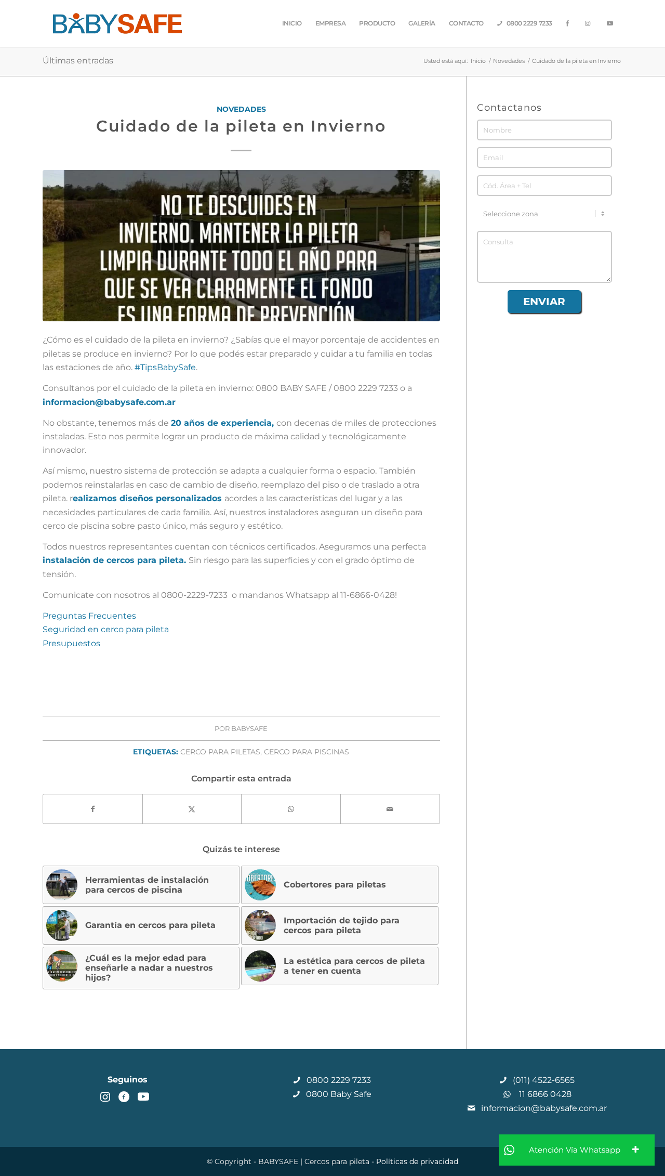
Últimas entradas (78, 61)
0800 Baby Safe (337, 1094)
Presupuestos (71, 643)
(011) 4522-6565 (543, 1080)
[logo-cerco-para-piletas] (117, 23)
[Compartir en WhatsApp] (291, 809)
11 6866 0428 (543, 1094)
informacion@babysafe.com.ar (543, 1108)
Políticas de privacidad (417, 1161)
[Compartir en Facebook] (92, 809)
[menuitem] (292, 23)
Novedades (241, 109)
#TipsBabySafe (165, 367)
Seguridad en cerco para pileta (106, 629)
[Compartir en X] (192, 809)
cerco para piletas (220, 751)
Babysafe (249, 728)
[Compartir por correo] (390, 809)
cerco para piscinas (306, 751)
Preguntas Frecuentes (89, 616)
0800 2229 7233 (337, 1080)
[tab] (577, 1150)
